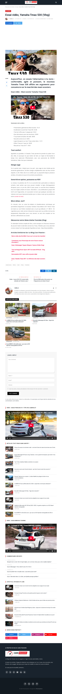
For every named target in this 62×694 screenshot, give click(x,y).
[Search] (56, 2)
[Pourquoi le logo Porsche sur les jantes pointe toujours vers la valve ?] (9, 594)
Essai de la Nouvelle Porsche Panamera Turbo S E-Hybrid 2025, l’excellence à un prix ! (34, 614)
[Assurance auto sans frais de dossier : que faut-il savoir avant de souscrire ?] (9, 470)
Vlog (22, 265)
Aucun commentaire (41, 18)
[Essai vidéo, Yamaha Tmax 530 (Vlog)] (31, 62)
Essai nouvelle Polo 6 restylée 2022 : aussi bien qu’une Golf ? (22, 571)
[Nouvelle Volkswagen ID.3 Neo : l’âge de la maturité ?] (44, 310)
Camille (11, 18)
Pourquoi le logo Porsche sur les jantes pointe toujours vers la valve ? (30, 593)
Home (13, 6)
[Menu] (6, 2)
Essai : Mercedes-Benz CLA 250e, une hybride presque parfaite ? (23, 576)
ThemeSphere (39, 688)
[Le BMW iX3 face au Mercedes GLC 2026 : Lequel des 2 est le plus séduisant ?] (17, 310)
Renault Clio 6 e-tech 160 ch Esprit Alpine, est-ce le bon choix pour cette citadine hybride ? (29, 562)
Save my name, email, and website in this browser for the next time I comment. (28, 389)
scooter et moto (18, 196)
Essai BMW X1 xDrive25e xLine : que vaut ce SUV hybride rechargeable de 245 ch (18, 344)
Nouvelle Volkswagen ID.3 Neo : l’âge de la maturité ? (43, 321)
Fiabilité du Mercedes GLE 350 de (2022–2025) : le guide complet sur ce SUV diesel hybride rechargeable (33, 506)
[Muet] (52, 438)
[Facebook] (6, 82)
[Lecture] (7, 438)
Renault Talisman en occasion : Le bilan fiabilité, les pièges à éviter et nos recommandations (31, 477)
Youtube (27, 265)
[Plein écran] (54, 438)
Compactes (35, 317)
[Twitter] (6, 85)
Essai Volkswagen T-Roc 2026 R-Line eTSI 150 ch (19, 566)
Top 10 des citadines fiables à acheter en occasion (26, 462)
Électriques (9, 317)
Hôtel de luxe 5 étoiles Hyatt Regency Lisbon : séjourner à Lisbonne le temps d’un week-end (35, 608)
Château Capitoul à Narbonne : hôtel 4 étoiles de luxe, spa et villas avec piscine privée (34, 600)
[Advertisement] (31, 37)
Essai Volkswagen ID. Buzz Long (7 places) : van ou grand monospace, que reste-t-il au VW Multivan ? (34, 455)
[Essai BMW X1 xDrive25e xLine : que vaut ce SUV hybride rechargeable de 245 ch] (17, 334)
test (18, 265)
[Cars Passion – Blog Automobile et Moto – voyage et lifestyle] (31, 2)
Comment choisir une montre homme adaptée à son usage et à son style (31, 498)
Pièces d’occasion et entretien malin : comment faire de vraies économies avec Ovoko (34, 447)
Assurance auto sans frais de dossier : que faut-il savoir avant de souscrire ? (32, 469)
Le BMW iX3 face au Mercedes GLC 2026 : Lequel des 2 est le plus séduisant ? (16, 321)
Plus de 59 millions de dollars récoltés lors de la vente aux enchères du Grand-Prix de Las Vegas (35, 622)
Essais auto (9, 341)
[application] (31, 425)
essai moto (8, 265)
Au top (16, 6)
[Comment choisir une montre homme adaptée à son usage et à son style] (9, 499)
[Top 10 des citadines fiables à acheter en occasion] (9, 463)
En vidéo (8, 11)
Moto (14, 265)
